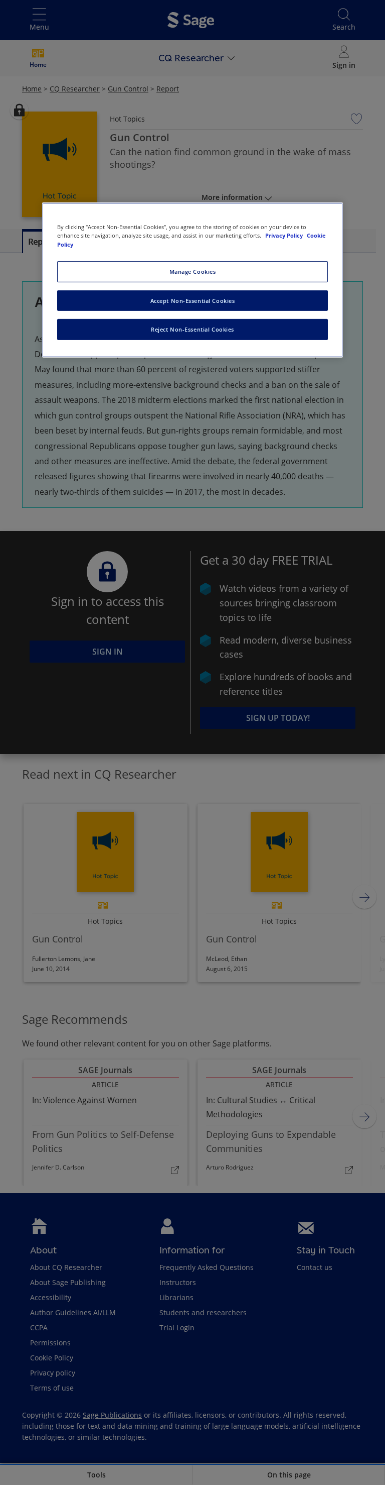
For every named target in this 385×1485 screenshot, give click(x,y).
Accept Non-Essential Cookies (192, 300)
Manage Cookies (192, 271)
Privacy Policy (284, 235)
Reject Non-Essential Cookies (192, 329)
